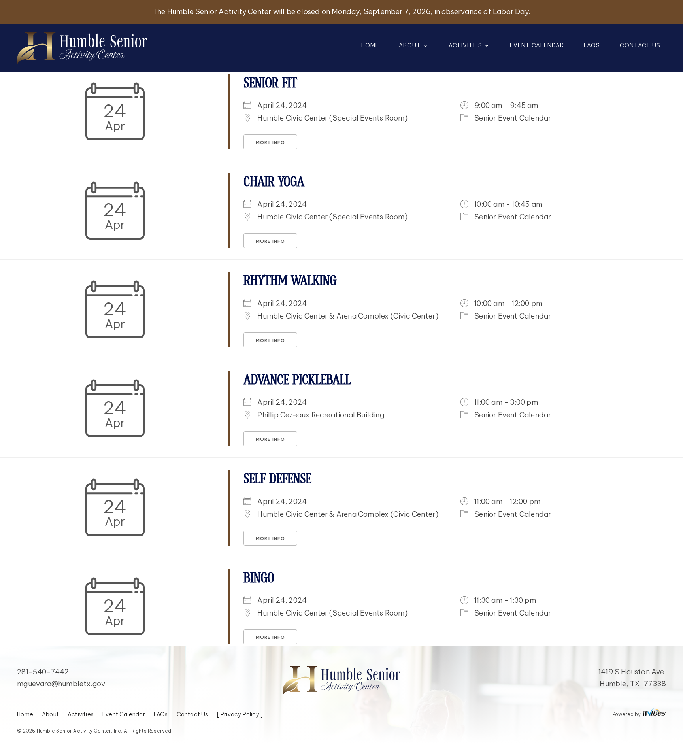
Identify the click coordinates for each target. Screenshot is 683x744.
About (410, 46)
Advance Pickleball (297, 380)
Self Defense (277, 479)
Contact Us (640, 46)
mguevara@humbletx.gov (61, 683)
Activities (465, 46)
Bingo (258, 578)
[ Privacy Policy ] (240, 715)
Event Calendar (537, 46)
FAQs (592, 46)
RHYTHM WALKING (289, 281)
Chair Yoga (273, 182)
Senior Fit (270, 83)
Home (370, 46)
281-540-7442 (43, 671)
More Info (270, 142)
